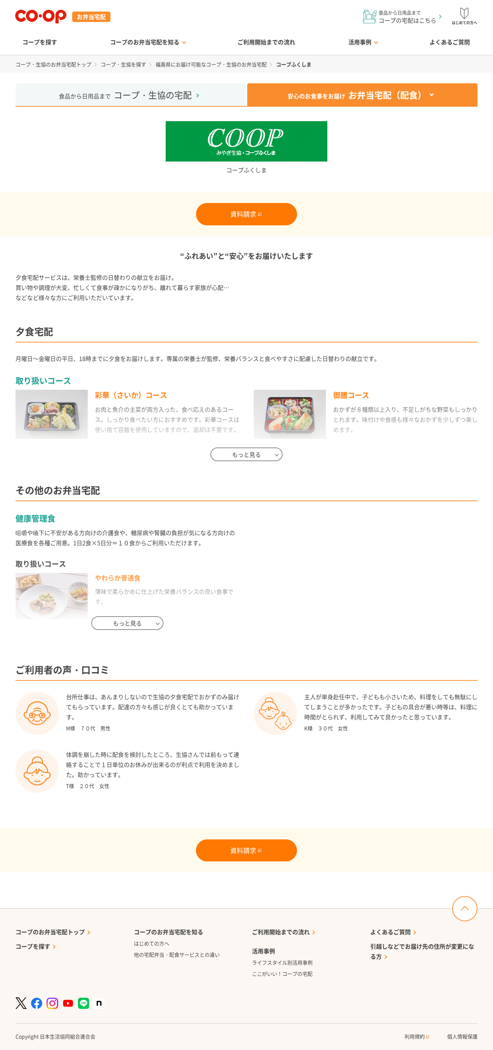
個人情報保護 (462, 1036)
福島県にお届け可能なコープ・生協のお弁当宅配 (211, 64)
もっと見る (246, 454)
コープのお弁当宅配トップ (50, 931)
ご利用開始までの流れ (266, 42)
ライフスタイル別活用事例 (282, 962)
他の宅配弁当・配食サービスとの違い (177, 954)
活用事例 (359, 42)
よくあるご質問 (449, 42)
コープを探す (39, 42)
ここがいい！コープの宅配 (282, 973)
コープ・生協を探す (123, 64)
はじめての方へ (151, 943)
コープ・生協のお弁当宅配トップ (53, 64)
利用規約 (415, 1036)
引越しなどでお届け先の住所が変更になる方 (422, 951)
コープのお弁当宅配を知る (144, 42)
